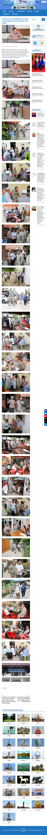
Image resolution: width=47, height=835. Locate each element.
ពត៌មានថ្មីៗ (5, 688)
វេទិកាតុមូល (36, 11)
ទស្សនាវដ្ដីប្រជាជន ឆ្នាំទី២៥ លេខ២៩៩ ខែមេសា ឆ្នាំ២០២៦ (37, 94)
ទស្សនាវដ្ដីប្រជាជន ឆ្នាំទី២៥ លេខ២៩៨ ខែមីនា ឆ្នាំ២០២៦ (37, 101)
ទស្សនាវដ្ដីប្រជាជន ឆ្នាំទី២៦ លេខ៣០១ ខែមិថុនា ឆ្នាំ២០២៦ (37, 81)
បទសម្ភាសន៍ (29, 11)
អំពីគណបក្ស (14, 14)
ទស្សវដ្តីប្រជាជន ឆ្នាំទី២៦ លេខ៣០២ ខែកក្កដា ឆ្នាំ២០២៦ (38, 74)
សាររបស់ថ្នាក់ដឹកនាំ (21, 11)
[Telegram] (45, 413)
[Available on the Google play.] (41, 43)
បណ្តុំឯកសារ (11, 11)
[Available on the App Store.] (35, 43)
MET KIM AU (15, 46)
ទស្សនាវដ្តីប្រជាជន (36, 50)
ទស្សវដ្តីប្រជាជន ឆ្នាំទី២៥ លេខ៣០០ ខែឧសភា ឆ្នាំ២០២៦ (38, 88)
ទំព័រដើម (4, 11)
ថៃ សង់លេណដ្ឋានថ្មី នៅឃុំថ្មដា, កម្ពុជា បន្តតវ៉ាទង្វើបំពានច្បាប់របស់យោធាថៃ (41, 124)
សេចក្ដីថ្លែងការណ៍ (6, 14)
